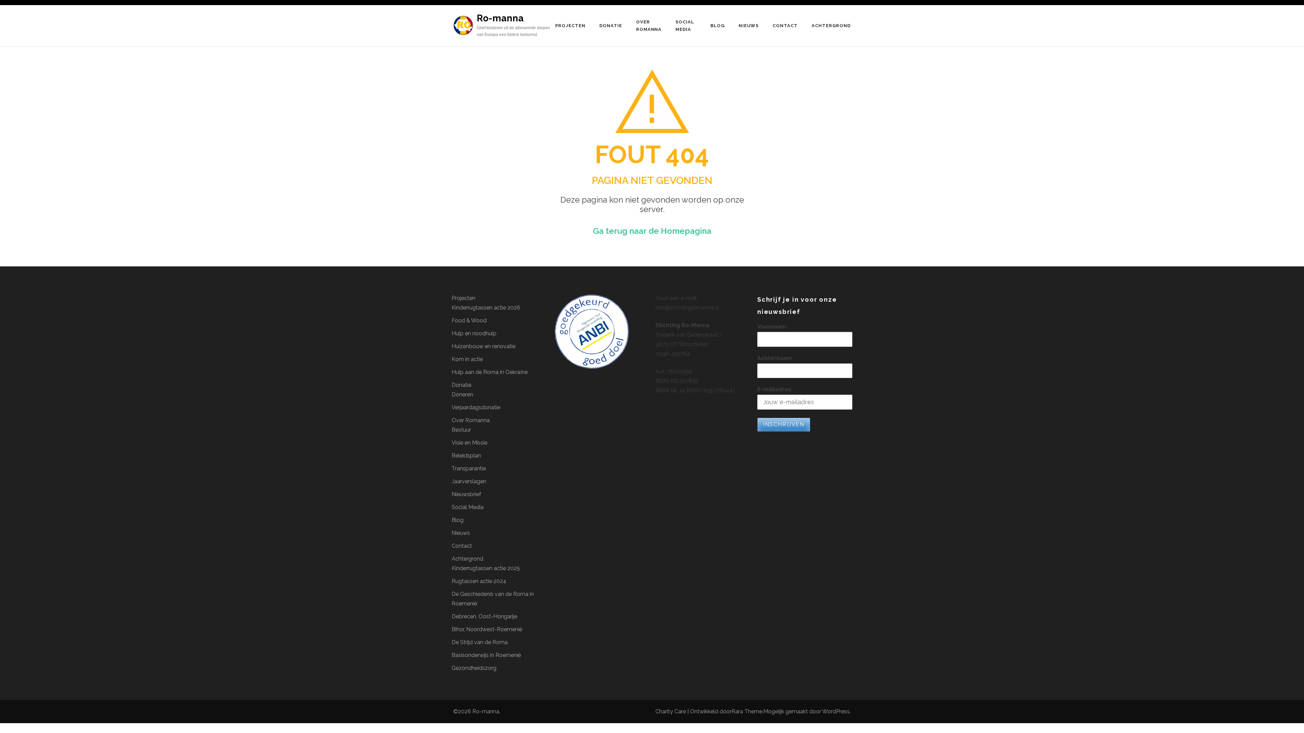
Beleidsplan (466, 455)
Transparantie (469, 468)
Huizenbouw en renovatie (483, 346)
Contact (785, 25)
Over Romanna (649, 25)
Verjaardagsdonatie (476, 407)
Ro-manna (500, 18)
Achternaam (774, 358)
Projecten (570, 25)
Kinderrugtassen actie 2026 (486, 307)
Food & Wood (469, 320)
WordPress (836, 711)
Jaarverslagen (469, 481)
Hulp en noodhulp (474, 333)
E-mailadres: (775, 389)
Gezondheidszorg (474, 668)
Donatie (610, 25)
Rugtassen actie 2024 (479, 581)
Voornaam (771, 326)
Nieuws (749, 25)
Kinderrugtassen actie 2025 (486, 568)
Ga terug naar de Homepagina (652, 231)
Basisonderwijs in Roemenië (486, 655)
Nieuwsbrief (466, 494)
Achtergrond (831, 25)
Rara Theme (746, 711)
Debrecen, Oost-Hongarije (484, 616)
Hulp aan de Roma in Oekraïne (490, 372)
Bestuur (461, 430)
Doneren (462, 394)
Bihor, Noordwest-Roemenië (487, 629)
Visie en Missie (469, 442)
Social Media (684, 25)
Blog (717, 25)
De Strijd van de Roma (480, 642)
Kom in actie (467, 359)
